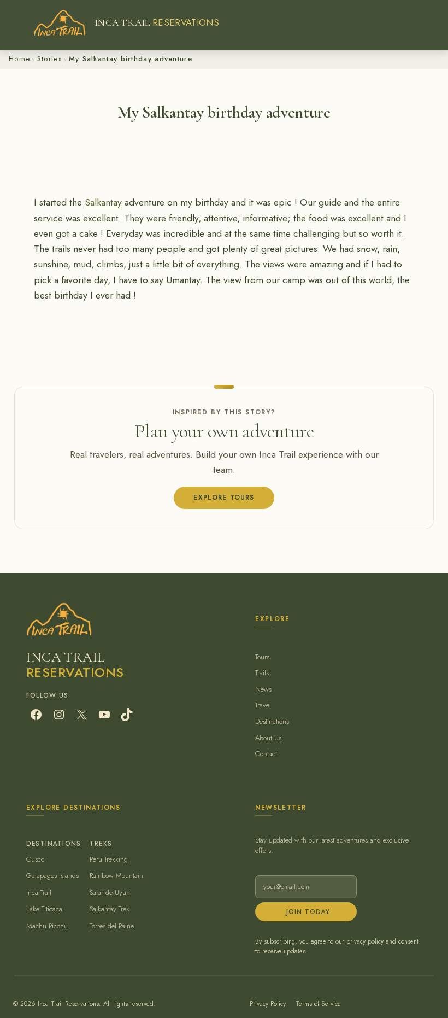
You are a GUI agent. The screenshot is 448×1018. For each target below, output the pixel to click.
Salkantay (103, 202)
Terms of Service (318, 1003)
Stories (49, 59)
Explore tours (223, 497)
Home (19, 59)
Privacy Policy (268, 1003)
